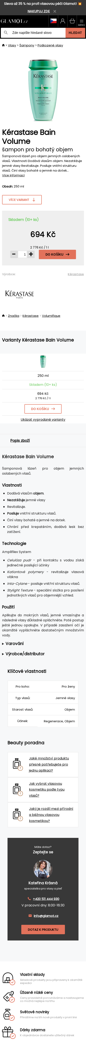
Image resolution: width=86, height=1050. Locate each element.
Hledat (75, 32)
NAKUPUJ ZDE (39, 11)
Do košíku (54, 254)
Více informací (13, 175)
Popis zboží (20, 440)
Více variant (19, 200)
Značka (13, 315)
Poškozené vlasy (50, 45)
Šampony (26, 45)
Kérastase (76, 274)
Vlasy (12, 45)
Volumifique (51, 315)
